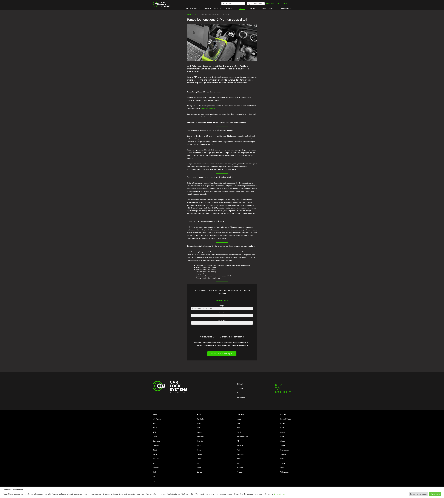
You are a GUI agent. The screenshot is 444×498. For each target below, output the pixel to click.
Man (238, 428)
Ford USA (200, 419)
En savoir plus (279, 494)
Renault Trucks (285, 419)
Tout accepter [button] (435, 494)
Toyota (282, 463)
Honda (199, 432)
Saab (282, 428)
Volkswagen (284, 472)
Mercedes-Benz (242, 437)
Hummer (200, 437)
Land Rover (241, 414)
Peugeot (240, 468)
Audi (154, 423)
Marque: (222, 305)
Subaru (283, 454)
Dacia (155, 454)
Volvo (282, 468)
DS (154, 476)
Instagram (241, 397)
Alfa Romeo (157, 419)
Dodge (155, 472)
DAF (154, 463)
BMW (155, 428)
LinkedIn (240, 384)
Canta (155, 437)
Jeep (199, 459)
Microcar (240, 445)
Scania (282, 432)
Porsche (240, 472)
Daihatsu (156, 468)
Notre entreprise (268, 8)
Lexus (239, 419)
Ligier (239, 423)
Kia (198, 463)
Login (286, 3)
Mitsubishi (240, 454)
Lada (199, 468)
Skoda (282, 441)
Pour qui (252, 8)
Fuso (199, 423)
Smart (282, 445)
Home (189, 14)
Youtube (240, 388)
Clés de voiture (192, 8)
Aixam (155, 414)
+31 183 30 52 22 (256, 3)
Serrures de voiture (211, 8)
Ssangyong (284, 450)
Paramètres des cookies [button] (418, 494)
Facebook (241, 393)
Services (229, 8)
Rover (282, 423)
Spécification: (222, 320)
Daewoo (156, 459)
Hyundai (200, 441)
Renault (283, 414)
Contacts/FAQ (286, 8)
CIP (240, 8)
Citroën (155, 450)
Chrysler (156, 445)
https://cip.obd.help (208, 108)
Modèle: (222, 313)
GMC (199, 428)
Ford (199, 414)
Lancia (199, 472)
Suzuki (282, 459)
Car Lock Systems (159, 3)
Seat (282, 437)
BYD (154, 432)
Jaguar (199, 454)
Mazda (239, 432)
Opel (238, 463)
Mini (238, 450)
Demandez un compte (222, 353)
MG (238, 441)
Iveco (199, 450)
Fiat (154, 481)
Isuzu (199, 445)
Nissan (239, 459)
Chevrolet (156, 441)
